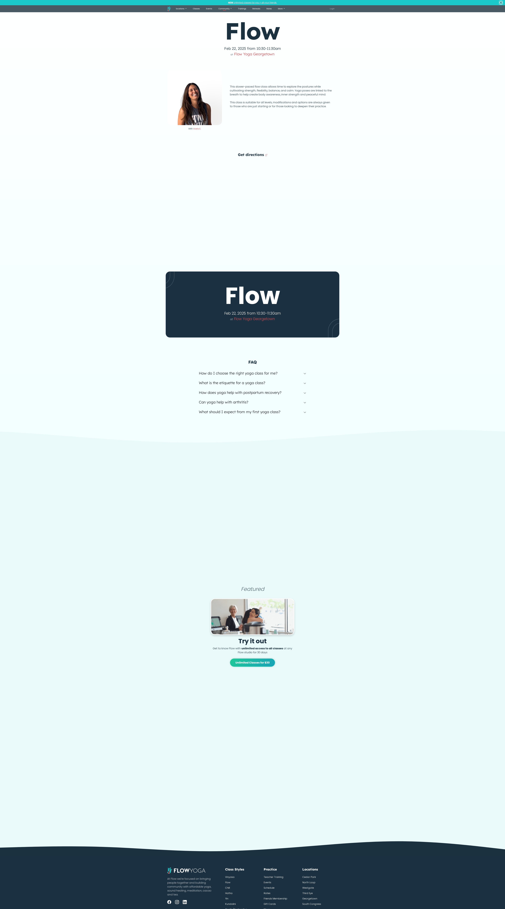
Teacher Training (273, 877)
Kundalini (230, 904)
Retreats (256, 8)
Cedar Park (309, 877)
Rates (269, 8)
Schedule (269, 887)
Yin (226, 898)
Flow (227, 882)
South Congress (311, 904)
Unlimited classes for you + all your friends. (252, 2)
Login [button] (332, 8)
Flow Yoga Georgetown (252, 54)
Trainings (242, 8)
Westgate (308, 887)
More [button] (280, 8)
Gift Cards (270, 904)
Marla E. (197, 128)
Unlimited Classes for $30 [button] (252, 662)
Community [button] (224, 9)
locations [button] (180, 8)
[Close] (501, 3)
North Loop (308, 882)
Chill (227, 887)
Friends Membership (275, 898)
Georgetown (309, 898)
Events (209, 8)
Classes (196, 8)
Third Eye (307, 893)
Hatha (229, 893)
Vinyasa (229, 877)
